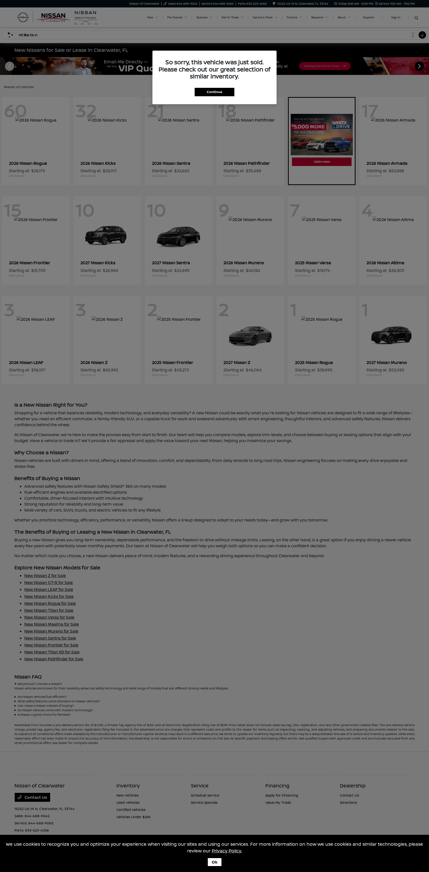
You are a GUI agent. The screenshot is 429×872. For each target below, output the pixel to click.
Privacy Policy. (227, 851)
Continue (214, 92)
